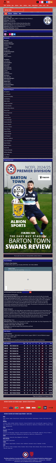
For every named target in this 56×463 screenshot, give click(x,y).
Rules (22, 443)
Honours (35, 443)
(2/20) (50, 354)
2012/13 (6, 359)
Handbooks (26, 443)
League (40, 5)
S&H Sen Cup (35, 424)
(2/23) (50, 361)
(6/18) (50, 351)
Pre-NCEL (44, 443)
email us (40, 255)
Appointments (12, 440)
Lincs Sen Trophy (16, 424)
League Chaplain (12, 443)
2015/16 (6, 367)
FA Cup (49, 423)
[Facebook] (12, 34)
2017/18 (6, 372)
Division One (22, 418)
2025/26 (6, 393)
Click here (33, 317)
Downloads (31, 443)
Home (5, 5)
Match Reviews (35, 418)
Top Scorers (5, 432)
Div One (34, 423)
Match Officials (34, 5)
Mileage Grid (19, 437)
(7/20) (50, 382)
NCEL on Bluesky (36, 446)
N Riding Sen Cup (23, 424)
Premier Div (21, 423)
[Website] (5, 34)
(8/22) (50, 359)
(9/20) (50, 380)
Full (3, 429)
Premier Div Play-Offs (28, 423)
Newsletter (39, 443)
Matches (16, 5)
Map (16, 437)
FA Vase (48, 432)
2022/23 (6, 385)
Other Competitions (28, 418)
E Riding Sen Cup (9, 424)
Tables (21, 5)
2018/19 (6, 375)
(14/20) (50, 388)
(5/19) (50, 348)
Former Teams (25, 437)
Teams (29, 5)
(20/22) (50, 369)
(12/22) (50, 372)
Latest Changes (6, 440)
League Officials (6, 443)
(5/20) (50, 393)
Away (9, 429)
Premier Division (16, 418)
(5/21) (50, 364)
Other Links (10, 448)
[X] (7, 34)
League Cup (45, 423)
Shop (47, 5)
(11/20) (50, 356)
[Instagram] (10, 34)
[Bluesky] (14, 34)
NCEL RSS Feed (50, 446)
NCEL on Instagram (13, 446)
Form (12, 429)
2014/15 (6, 364)
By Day (9, 423)
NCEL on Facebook (21, 446)
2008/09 (6, 348)
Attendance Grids (9, 426)
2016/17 (6, 369)
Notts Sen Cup (29, 424)
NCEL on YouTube (43, 446)
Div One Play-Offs (39, 423)
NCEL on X (8, 446)
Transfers (41, 418)
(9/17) (50, 346)
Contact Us (18, 443)
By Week (12, 423)
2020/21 (6, 380)
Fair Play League (11, 432)
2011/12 (5, 356)
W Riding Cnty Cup (41, 424)
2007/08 (6, 346)
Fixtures (7, 418)
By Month (16, 423)
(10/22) (50, 367)
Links (44, 5)
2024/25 (6, 390)
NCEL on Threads (29, 446)
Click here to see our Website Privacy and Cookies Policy (28, 461)
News (12, 5)
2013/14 (6, 361)
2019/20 (6, 377)
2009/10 (6, 351)
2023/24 (6, 388)
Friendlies (48, 424)
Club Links (5, 448)
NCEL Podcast (46, 418)
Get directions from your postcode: (13, 292)
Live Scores (9, 5)
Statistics (25, 5)
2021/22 (6, 382)
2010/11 (5, 354)
